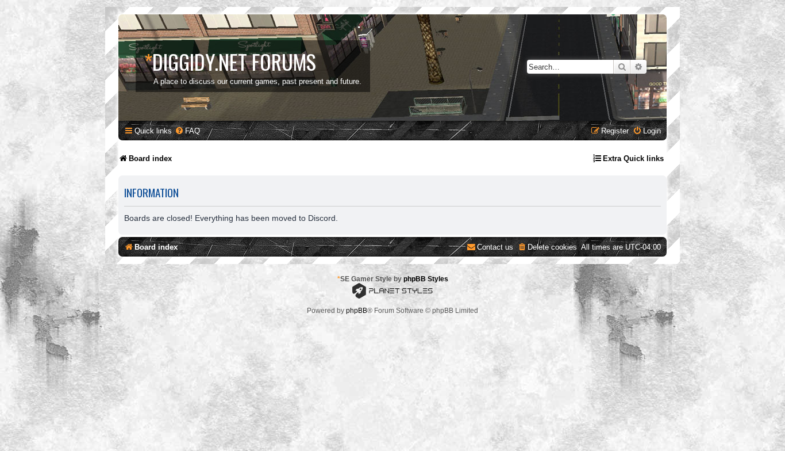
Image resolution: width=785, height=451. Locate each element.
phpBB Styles (425, 279)
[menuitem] (187, 131)
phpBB (356, 311)
